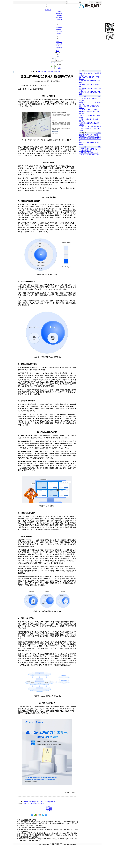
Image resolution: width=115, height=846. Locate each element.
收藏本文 (49, 807)
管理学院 (59, 28)
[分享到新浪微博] (37, 815)
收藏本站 (57, 53)
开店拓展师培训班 (85, 151)
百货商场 (59, 15)
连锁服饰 (59, 11)
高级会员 (59, 44)
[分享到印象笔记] (46, 815)
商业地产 (48, 10)
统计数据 (59, 31)
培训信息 (83, 147)
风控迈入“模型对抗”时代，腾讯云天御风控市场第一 (40, 802)
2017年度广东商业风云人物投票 (89, 110)
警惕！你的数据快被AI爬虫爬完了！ (35, 803)
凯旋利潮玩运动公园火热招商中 (89, 135)
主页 (39, 71)
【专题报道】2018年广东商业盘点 (90, 126)
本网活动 (59, 42)
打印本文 (49, 810)
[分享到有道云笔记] (43, 815)
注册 (96, 2)
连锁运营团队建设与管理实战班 (89, 154)
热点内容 (83, 96)
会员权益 (99, 2)
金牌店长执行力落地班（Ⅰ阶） (88, 153)
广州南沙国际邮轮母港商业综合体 (90, 137)
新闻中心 (44, 71)
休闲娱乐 (59, 19)
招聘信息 (59, 47)
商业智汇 (59, 45)
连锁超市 (59, 13)
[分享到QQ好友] (40, 815)
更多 (99, 96)
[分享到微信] (35, 815)
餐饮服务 (59, 17)
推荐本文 (49, 809)
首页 (57, 51)
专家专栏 (59, 29)
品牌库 (59, 33)
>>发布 (98, 133)
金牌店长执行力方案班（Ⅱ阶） (89, 149)
